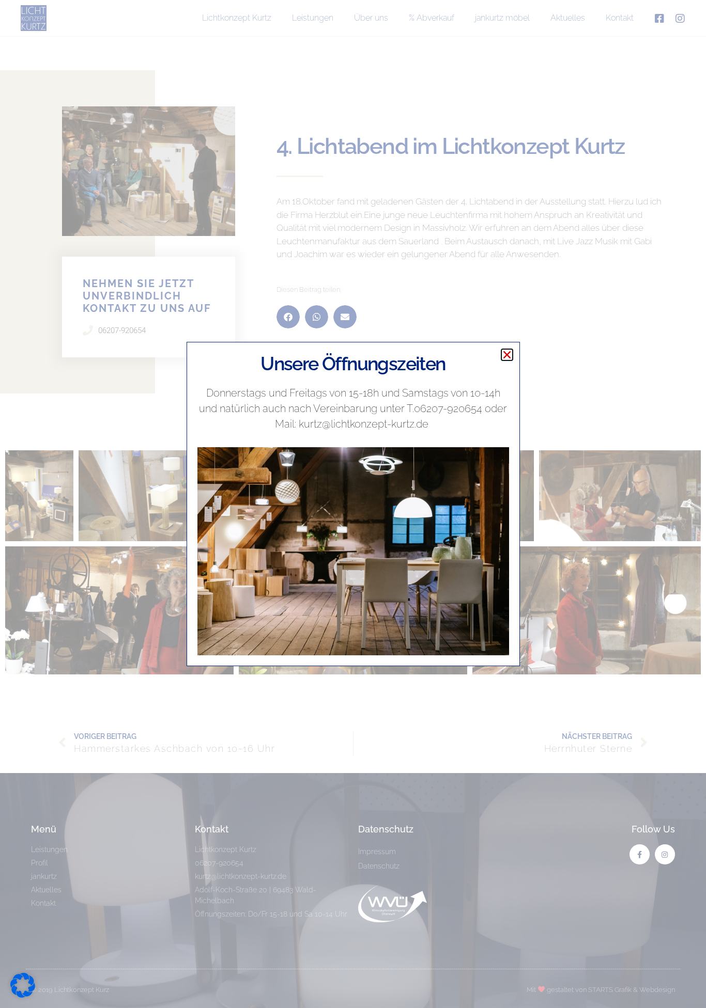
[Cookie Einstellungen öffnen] (22, 994)
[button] (507, 355)
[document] (353, 504)
